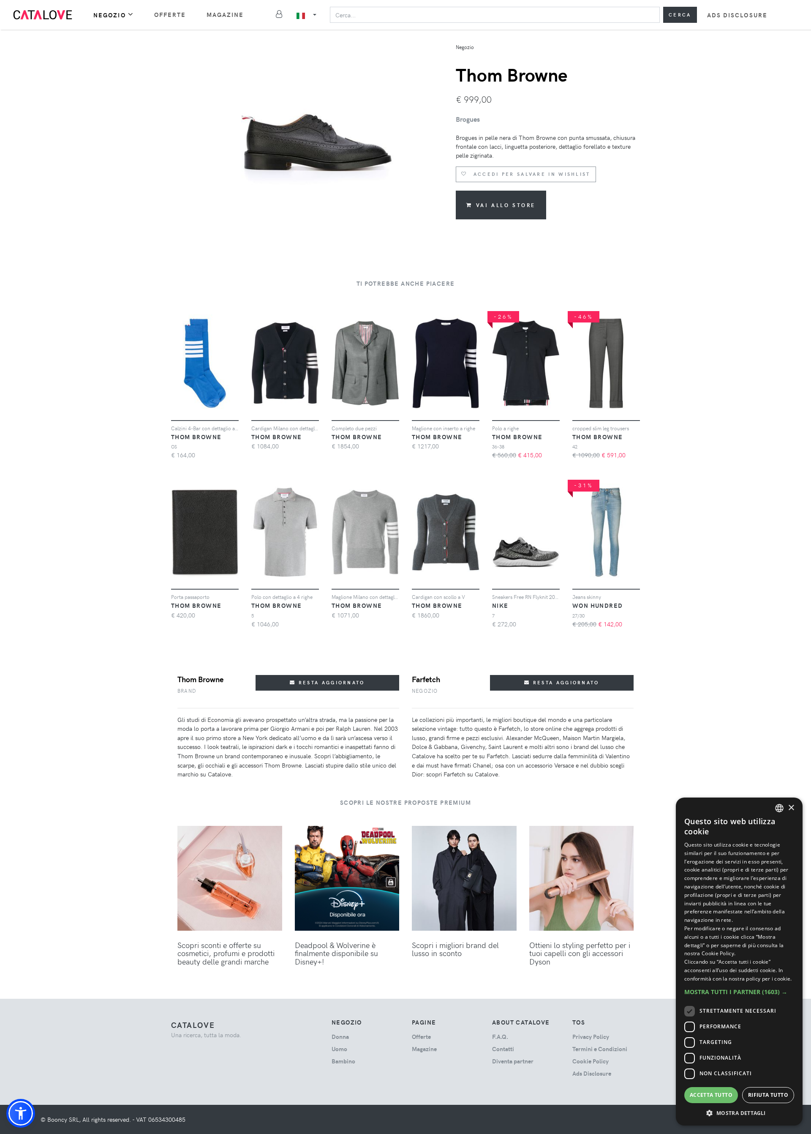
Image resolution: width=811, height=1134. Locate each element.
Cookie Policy (590, 1061)
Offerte (170, 15)
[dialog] (739, 962)
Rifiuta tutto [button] (768, 1094)
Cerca (680, 14)
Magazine (225, 15)
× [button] (791, 808)
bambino (343, 1061)
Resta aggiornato (330, 682)
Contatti (503, 1049)
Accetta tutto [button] (711, 1094)
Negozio (109, 15)
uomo (339, 1049)
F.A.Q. (500, 1037)
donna (340, 1037)
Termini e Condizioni (599, 1049)
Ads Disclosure (737, 15)
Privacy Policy (590, 1037)
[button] (20, 1113)
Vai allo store (506, 205)
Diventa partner (512, 1061)
